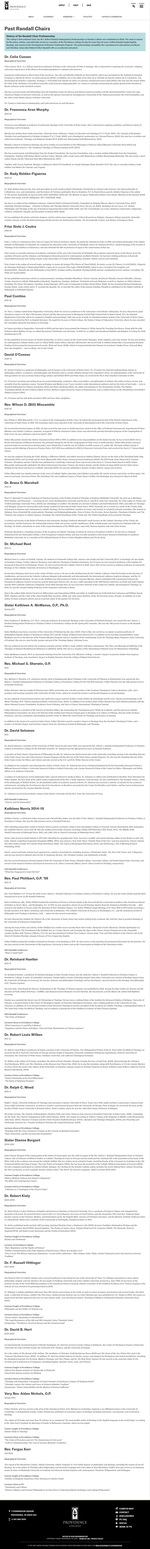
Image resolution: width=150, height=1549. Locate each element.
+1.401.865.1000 (18, 1519)
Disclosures (126, 1516)
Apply (62, 5)
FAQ (123, 1519)
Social (123, 1523)
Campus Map (126, 1508)
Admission (68, 17)
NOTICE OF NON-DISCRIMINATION (75, 1536)
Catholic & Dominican (112, 17)
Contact (124, 1512)
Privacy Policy (97, 1538)
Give (89, 5)
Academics (48, 17)
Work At (125, 1526)
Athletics (87, 17)
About (31, 17)
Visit (75, 5)
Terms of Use (84, 1538)
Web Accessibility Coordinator (109, 1545)
